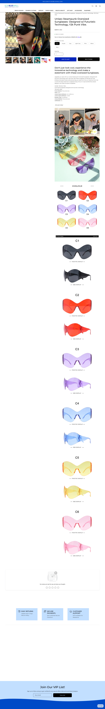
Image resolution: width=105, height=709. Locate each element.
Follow (62, 695)
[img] (9, 700)
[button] (92, 6)
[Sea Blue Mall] (11, 6)
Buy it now (88, 59)
